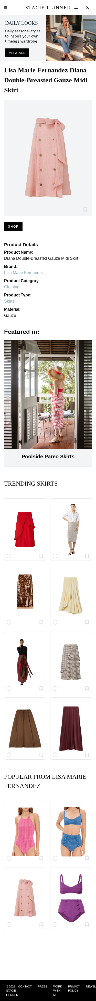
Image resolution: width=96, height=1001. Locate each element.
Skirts (9, 301)
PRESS (42, 986)
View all (17, 52)
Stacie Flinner (48, 7)
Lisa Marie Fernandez (24, 272)
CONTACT (25, 986)
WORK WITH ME (57, 990)
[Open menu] (5, 7)
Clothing (11, 287)
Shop (13, 226)
